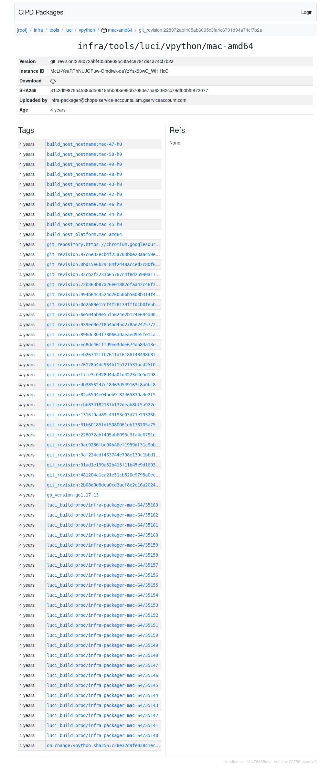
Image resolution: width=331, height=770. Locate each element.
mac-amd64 (120, 30)
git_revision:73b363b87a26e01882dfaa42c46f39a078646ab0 (115, 284)
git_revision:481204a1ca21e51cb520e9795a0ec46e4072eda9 (115, 474)
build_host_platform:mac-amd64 (84, 234)
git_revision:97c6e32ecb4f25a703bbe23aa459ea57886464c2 (115, 254)
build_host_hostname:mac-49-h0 (84, 164)
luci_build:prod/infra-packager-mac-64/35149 (102, 645)
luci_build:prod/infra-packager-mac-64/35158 (102, 555)
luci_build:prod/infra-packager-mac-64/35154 (102, 595)
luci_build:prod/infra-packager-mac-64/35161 (102, 525)
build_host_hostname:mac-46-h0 (84, 204)
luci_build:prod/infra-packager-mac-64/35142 (102, 715)
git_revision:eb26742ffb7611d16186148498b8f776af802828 (115, 354)
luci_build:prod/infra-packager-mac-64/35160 (102, 535)
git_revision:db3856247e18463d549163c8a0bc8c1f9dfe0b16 (115, 384)
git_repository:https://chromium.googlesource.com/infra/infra (124, 244)
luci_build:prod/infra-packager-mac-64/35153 (102, 605)
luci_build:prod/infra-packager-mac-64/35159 (102, 545)
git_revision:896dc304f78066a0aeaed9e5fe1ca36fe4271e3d (115, 334)
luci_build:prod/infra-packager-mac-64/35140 (102, 735)
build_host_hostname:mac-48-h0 (84, 174)
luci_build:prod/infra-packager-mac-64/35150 (102, 635)
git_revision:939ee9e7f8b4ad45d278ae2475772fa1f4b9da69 (115, 324)
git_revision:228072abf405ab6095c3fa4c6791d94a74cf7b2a (115, 434)
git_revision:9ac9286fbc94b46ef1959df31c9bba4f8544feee (115, 444)
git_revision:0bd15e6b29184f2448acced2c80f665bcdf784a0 (115, 264)
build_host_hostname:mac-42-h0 (84, 194)
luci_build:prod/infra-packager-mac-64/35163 (102, 505)
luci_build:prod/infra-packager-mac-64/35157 (102, 565)
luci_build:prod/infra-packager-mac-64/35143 (102, 705)
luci (69, 30)
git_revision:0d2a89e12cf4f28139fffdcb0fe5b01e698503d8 (115, 304)
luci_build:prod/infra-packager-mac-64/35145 (102, 685)
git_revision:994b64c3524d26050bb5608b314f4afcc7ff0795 (115, 294)
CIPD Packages (40, 11)
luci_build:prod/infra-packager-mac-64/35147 (102, 665)
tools (54, 30)
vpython (87, 30)
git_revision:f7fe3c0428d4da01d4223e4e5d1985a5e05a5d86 (115, 374)
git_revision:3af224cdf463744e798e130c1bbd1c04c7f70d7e (115, 454)
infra (38, 30)
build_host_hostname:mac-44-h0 (84, 214)
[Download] (53, 80)
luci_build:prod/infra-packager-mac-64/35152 (102, 615)
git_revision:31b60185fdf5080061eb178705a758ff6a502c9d (115, 424)
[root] (22, 30)
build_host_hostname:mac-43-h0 (84, 184)
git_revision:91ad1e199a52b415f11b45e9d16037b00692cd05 (115, 464)
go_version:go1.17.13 (73, 494)
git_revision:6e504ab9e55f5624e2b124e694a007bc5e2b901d (115, 314)
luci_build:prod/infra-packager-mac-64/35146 (102, 675)
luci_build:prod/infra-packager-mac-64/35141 (102, 725)
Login (307, 12)
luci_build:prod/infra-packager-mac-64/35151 (102, 625)
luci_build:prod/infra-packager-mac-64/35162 (102, 515)
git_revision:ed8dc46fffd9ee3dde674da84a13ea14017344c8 (115, 344)
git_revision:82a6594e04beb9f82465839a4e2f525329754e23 (115, 394)
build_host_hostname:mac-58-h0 (84, 154)
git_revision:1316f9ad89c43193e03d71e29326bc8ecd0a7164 (115, 414)
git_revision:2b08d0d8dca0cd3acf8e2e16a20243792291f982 (115, 484)
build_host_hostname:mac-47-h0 (84, 144)
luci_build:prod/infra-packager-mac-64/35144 (102, 695)
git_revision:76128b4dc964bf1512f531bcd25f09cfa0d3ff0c (115, 364)
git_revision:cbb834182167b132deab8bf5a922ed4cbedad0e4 (115, 404)
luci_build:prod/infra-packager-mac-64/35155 (102, 585)
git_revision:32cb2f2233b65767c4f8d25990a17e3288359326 (115, 274)
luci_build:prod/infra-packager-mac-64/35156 (102, 575)
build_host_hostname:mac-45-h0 (84, 224)
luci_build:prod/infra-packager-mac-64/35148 (102, 655)
